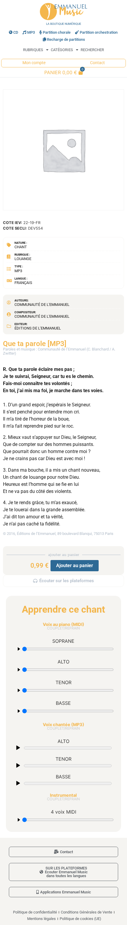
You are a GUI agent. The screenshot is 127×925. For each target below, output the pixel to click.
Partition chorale (57, 32)
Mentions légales (41, 918)
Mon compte (33, 62)
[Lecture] (18, 748)
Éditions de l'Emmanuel (37, 328)
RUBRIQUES (33, 50)
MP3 (31, 32)
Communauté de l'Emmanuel (41, 304)
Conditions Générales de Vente (86, 912)
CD (15, 32)
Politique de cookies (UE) (80, 918)
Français (23, 282)
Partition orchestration (99, 32)
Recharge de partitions (66, 39)
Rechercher (92, 50)
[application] (63, 748)
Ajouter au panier (74, 565)
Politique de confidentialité (35, 912)
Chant (20, 247)
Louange (22, 259)
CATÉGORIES (62, 50)
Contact (97, 62)
